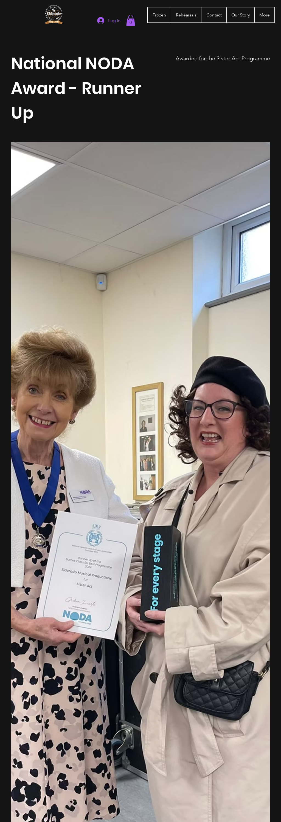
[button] (130, 20)
